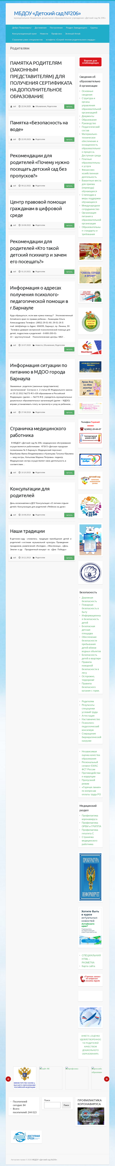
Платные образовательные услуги (91, 163)
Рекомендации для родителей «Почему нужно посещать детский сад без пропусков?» (39, 165)
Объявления (40, 106)
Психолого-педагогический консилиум (90, 726)
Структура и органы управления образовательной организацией (91, 105)
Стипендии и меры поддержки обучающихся (91, 198)
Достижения (41, 28)
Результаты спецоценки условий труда (90, 708)
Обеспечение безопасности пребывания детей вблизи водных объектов (91, 644)
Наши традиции (27, 531)
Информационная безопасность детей (91, 619)
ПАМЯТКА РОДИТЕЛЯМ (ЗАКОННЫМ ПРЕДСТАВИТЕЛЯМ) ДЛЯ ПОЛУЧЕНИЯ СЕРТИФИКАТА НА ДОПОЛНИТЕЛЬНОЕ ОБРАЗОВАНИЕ (41, 79)
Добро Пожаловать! (21, 28)
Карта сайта (88, 966)
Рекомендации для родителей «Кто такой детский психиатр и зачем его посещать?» (38, 251)
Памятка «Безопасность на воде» (39, 126)
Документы (88, 116)
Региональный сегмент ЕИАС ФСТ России (90, 766)
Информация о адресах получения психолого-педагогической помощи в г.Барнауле (39, 297)
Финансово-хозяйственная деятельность (90, 173)
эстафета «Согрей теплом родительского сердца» (70, 39)
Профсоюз (56, 33)
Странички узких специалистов (27, 39)
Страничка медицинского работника (38, 432)
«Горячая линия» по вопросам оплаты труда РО (91, 791)
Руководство (89, 123)
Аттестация (88, 715)
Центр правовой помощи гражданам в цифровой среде (38, 208)
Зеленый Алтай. (73, 33)
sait (14, 106)
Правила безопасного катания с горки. (91, 687)
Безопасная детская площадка (88, 630)
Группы (94, 28)
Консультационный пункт (24, 33)
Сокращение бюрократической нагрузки (91, 737)
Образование (89, 120)
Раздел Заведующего (76, 28)
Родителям (52, 106)
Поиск (47, 1100)
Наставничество (91, 719)
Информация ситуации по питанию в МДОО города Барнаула (38, 372)
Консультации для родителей (30, 492)
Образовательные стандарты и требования (91, 231)
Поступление (56, 28)
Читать (69, 106)
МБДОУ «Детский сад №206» (47, 13)
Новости (44, 33)
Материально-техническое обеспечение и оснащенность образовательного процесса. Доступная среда (91, 145)
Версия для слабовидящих (90, 61)
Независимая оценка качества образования (91, 755)
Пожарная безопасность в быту (90, 608)
